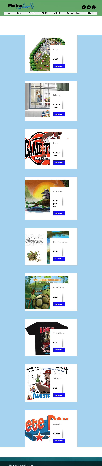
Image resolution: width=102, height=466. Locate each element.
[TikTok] (94, 7)
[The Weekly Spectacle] (84, 7)
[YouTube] (89, 7)
